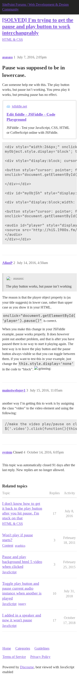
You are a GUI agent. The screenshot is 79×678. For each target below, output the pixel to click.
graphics (20, 545)
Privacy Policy (40, 657)
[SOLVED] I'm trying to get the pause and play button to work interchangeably (37, 26)
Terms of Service (14, 657)
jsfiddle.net (19, 106)
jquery (22, 604)
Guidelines (41, 648)
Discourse (27, 667)
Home (6, 648)
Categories (22, 648)
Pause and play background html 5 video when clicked (22, 562)
